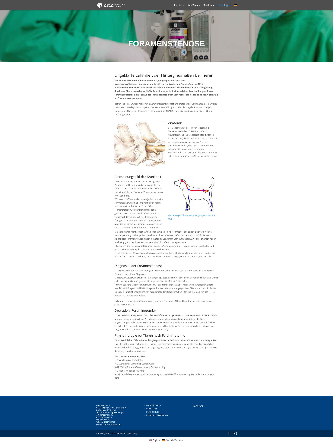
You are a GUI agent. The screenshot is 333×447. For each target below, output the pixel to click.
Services (208, 5)
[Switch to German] (235, 7)
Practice (178, 5)
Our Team (193, 5)
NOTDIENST (198, 406)
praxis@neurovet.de (111, 424)
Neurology (223, 5)
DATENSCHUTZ (152, 412)
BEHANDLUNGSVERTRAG (157, 415)
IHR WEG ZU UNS (153, 405)
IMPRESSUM (151, 408)
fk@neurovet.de (103, 419)
